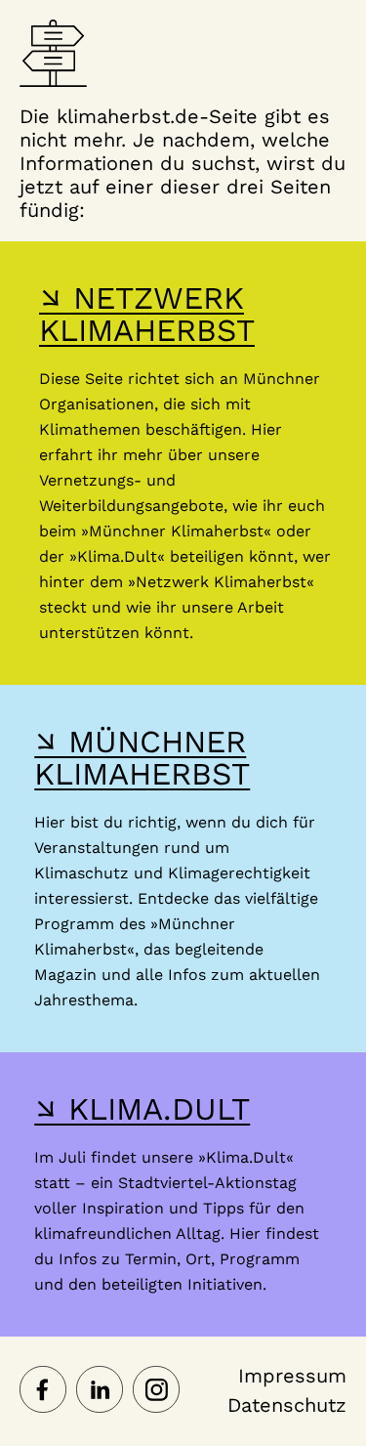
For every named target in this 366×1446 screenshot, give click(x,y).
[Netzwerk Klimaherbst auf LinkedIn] (99, 1391)
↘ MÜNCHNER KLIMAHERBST (142, 757)
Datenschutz (286, 1405)
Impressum (292, 1375)
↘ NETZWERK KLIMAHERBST (147, 314)
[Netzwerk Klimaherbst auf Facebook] (43, 1391)
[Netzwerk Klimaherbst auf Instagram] (156, 1391)
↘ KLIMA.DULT (142, 1108)
